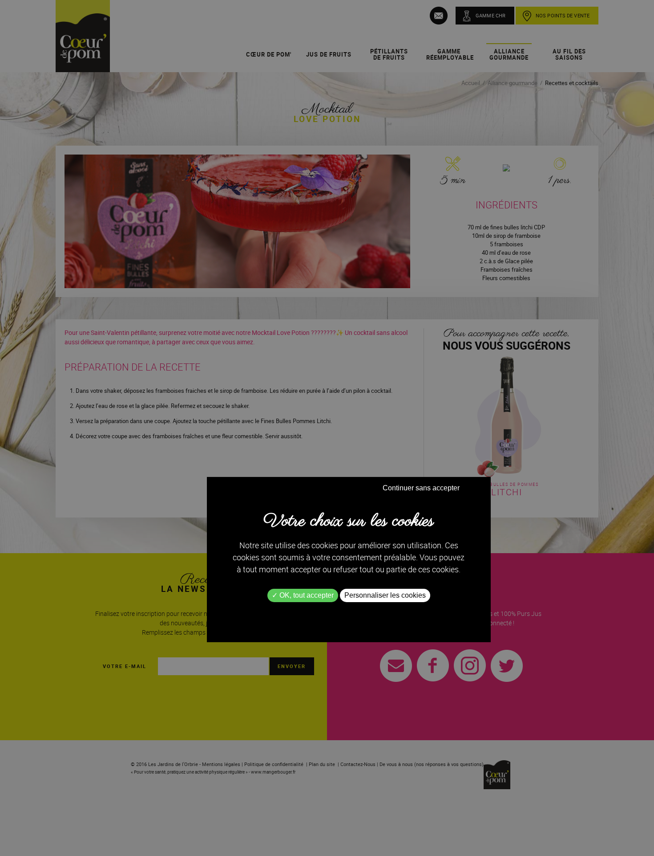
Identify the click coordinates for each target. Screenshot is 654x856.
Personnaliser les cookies (385, 595)
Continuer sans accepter (421, 488)
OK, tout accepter (306, 595)
